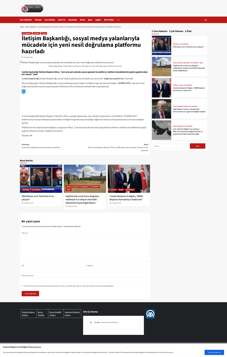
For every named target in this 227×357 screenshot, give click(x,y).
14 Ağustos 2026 (28, 203)
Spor (90, 19)
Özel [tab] (188, 31)
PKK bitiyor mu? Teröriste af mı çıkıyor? (188, 47)
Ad (23, 265)
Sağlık (98, 19)
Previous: (41, 146)
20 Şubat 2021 (28, 57)
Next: (118, 147)
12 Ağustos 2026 (72, 206)
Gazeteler (72, 19)
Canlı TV (61, 19)
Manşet (38, 19)
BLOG (82, 19)
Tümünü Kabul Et (214, 352)
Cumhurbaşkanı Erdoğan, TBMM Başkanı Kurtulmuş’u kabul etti (126, 198)
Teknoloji (36, 33)
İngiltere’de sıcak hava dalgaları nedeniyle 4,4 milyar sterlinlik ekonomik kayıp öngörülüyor (82, 200)
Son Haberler (26, 19)
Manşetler (85, 187)
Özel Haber (109, 19)
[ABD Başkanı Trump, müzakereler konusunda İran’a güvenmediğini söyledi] (161, 108)
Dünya (69, 187)
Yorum (25, 233)
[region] (113, 350)
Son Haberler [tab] (161, 31)
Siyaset (121, 190)
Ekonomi (76, 187)
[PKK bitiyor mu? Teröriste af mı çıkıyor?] (41, 179)
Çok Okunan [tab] (176, 31)
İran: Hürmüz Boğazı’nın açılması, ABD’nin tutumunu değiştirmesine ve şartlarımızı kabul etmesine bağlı (188, 131)
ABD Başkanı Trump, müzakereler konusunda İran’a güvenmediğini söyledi (189, 110)
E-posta (89, 265)
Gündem (113, 190)
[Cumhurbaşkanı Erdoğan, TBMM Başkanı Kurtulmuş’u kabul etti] (129, 179)
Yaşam (44, 33)
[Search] (205, 20)
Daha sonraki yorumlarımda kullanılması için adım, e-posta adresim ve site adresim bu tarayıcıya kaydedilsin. (69, 286)
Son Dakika (50, 19)
